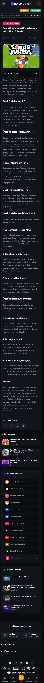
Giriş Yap (37, 10)
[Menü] (3, 3)
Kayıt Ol (25, 10)
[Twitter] (11, 425)
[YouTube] (26, 663)
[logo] (21, 626)
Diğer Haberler (13, 23)
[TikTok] (16, 663)
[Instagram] (10, 663)
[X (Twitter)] (21, 663)
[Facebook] (5, 425)
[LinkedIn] (17, 425)
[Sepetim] (38, 3)
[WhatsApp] (23, 425)
